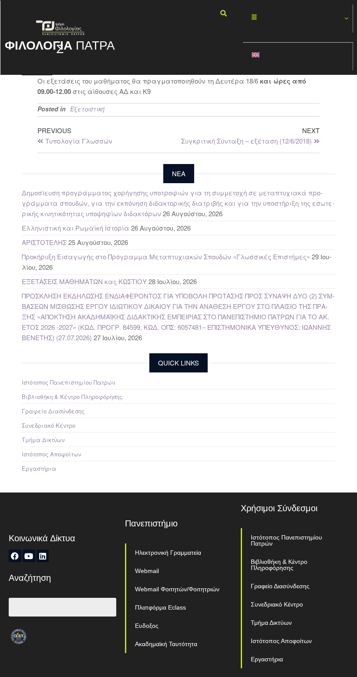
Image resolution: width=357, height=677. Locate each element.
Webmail (147, 570)
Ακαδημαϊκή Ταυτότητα (166, 643)
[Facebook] (15, 556)
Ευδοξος (146, 625)
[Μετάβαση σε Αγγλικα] (298, 57)
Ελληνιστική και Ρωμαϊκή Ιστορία (75, 227)
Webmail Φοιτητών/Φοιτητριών (177, 589)
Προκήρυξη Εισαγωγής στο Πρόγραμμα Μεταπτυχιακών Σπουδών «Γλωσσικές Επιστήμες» (166, 256)
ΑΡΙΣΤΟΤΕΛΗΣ (44, 242)
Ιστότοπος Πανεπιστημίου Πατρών (68, 382)
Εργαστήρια (39, 468)
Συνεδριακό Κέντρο (48, 425)
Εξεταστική (87, 108)
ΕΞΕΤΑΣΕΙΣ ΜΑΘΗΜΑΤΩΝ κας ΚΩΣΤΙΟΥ (84, 281)
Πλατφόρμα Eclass (160, 607)
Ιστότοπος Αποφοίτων (51, 454)
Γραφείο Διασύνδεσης (53, 411)
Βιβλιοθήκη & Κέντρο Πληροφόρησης (72, 396)
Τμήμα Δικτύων (43, 440)
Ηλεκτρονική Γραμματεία (168, 552)
